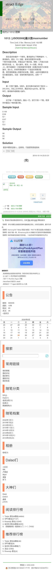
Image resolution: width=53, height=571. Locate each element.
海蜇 (4, 477)
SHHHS (12, 183)
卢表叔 (5, 472)
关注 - (20, 185)
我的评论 (6, 373)
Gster (5, 494)
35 (9, 310)
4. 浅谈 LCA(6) (8, 548)
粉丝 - (13, 185)
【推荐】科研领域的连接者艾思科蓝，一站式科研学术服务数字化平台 (25, 235)
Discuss (33, 47)
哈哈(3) (5, 452)
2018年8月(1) (8, 433)
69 (9, 308)
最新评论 (6, 378)
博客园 (8, 19)
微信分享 (39, 177)
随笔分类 (12, 388)
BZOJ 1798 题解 (16, 206)
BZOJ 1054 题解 (16, 208)
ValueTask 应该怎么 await (11, 281)
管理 (32, 19)
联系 (25, 19)
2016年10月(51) (9, 435)
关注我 (20, 177)
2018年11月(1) (8, 427)
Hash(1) (6, 398)
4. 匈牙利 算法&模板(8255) (13, 524)
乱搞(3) (5, 403)
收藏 (44, 211)
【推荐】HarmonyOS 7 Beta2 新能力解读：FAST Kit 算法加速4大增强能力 (26, 230)
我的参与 (6, 375)
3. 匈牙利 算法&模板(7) (11, 546)
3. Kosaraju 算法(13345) (12, 521)
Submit (18, 47)
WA (4, 469)
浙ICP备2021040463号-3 (39, 568)
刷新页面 (41, 216)
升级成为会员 (38, 202)
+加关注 (5, 190)
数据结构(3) (7, 405)
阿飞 (4, 479)
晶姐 (4, 499)
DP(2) (5, 395)
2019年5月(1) (8, 425)
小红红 (5, 467)
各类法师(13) (8, 400)
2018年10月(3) (8, 430)
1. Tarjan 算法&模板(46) (12, 541)
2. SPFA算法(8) (9, 543)
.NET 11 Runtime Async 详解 (12, 279)
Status (25, 47)
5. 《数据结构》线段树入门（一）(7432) (18, 526)
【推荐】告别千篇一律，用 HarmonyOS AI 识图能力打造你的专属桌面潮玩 (26, 232)
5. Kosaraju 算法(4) (10, 551)
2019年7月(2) (8, 422)
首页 (17, 19)
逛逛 (35, 220)
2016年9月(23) (8, 438)
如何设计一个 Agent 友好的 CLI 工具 (15, 284)
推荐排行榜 (14, 534)
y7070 (5, 502)
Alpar (5, 474)
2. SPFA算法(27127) (10, 519)
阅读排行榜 (14, 509)
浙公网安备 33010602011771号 (19, 568)
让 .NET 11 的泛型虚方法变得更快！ (15, 276)
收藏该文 (29, 177)
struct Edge (14, 4)
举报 (47, 211)
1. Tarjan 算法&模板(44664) (13, 516)
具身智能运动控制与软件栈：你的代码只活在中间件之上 (21, 273)
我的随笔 (6, 370)
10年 (10, 305)
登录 (28, 220)
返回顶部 (49, 216)
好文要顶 (12, 177)
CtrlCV (5, 496)
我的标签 (6, 380)
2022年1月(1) (8, 420)
